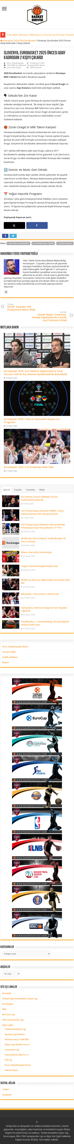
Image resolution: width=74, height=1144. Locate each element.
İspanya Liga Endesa (15, 1034)
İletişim (5, 662)
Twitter (5, 1089)
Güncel (6, 489)
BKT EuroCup (8, 1014)
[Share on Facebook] (36, 225)
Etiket (42, 489)
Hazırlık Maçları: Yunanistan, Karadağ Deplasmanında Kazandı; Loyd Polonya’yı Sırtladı (49, 316)
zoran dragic (65, 243)
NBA (4, 1009)
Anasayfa (7, 40)
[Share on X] (14, 225)
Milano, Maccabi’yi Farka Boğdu (36, 552)
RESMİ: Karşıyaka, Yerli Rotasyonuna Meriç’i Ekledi (21, 307)
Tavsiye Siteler (9, 652)
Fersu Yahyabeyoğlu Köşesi (15, 646)
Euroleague (7, 1004)
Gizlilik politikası (10, 657)
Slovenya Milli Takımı (36, 65)
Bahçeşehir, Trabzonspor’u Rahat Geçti (40, 594)
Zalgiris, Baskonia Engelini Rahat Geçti (39, 566)
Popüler (18, 489)
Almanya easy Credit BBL (17, 1039)
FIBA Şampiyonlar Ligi (13, 1019)
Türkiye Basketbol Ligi (15, 1029)
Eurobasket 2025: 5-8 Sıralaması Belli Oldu (29, 467)
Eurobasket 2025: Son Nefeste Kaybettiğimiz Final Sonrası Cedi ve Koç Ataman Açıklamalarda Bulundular (35, 373)
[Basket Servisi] (37, 14)
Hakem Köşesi (11, 1070)
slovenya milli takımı (44, 243)
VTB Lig (8, 1060)
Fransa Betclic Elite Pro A (16, 1054)
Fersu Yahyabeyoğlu (15, 63)
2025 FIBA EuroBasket (24, 40)
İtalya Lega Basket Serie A (17, 1044)
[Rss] (37, 1122)
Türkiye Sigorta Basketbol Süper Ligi (20, 998)
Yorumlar (30, 489)
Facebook (7, 1094)
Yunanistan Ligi (12, 1049)
